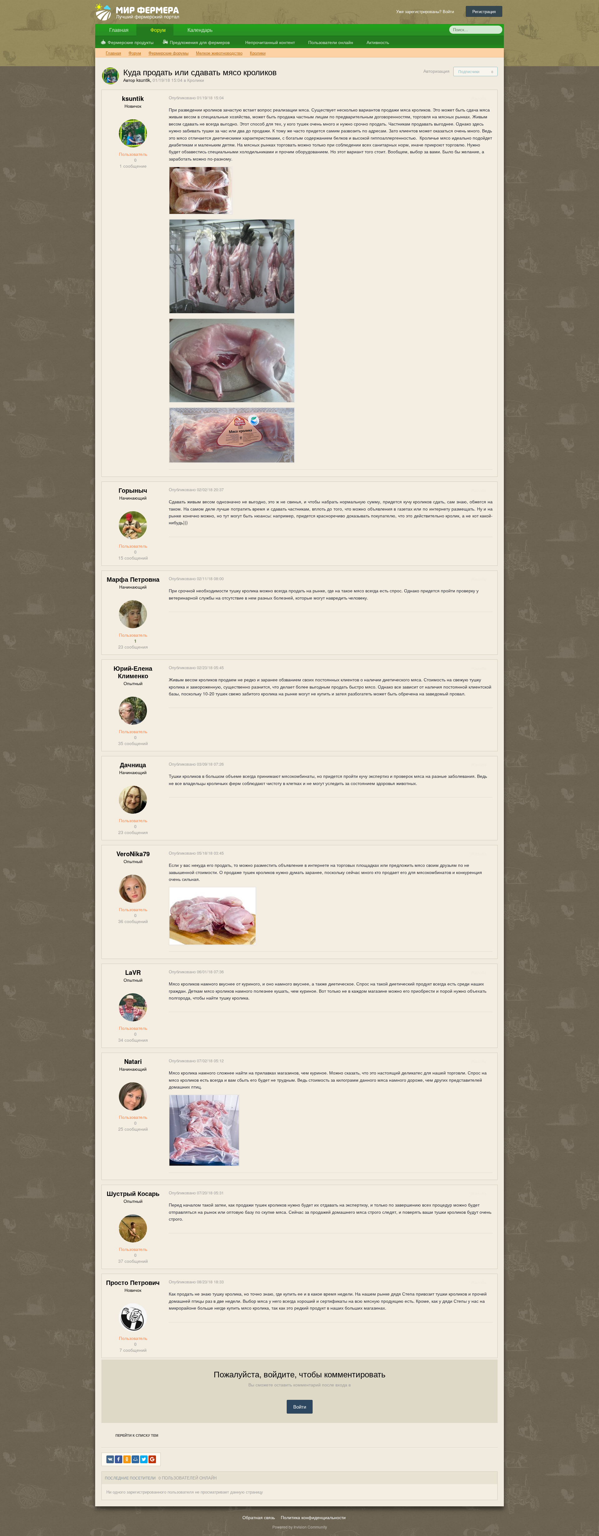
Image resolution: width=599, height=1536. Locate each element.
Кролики (195, 80)
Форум (157, 29)
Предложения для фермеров (200, 42)
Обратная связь (258, 1517)
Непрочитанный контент (270, 42)
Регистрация (484, 11)
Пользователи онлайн (330, 42)
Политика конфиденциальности (313, 1517)
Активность (377, 42)
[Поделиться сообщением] (492, 98)
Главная (118, 29)
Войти (299, 1406)
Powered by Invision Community (299, 1526)
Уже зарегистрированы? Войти (426, 11)
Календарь (199, 29)
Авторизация (436, 71)
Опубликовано (196, 98)
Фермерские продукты (130, 42)
